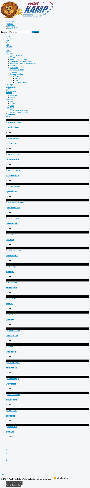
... (6, 451)
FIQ (7, 45)
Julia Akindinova (11, 399)
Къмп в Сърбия (16, 74)
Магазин (9, 116)
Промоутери (10, 87)
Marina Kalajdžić (11, 367)
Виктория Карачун (12, 175)
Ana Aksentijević (11, 143)
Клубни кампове (17, 70)
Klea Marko (10, 319)
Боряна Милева (11, 191)
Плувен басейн (21, 82)
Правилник (10, 114)
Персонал (9, 38)
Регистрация (11, 91)
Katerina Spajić (11, 383)
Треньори (9, 85)
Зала (12, 106)
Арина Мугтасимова (13, 207)
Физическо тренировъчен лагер (23, 63)
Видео (12, 97)
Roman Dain (10, 431)
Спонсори (10, 108)
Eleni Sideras (10, 415)
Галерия (9, 93)
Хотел (17, 78)
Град (17, 76)
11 (6, 464)
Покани (9, 47)
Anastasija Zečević (12, 127)
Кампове (9, 53)
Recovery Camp (16, 66)
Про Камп (14, 68)
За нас (8, 36)
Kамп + (13, 57)
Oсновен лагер (16, 55)
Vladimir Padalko (12, 223)
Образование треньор (19, 59)
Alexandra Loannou (12, 159)
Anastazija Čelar (11, 351)
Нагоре (4, 474)
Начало (8, 51)
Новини (9, 43)
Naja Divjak (10, 271)
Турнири (13, 72)
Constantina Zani (12, 335)
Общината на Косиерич (19, 110)
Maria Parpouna (11, 287)
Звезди (8, 89)
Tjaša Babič (10, 239)
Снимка (13, 95)
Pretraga (35, 32)
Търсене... (5, 32)
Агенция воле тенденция (20, 112)
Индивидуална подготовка (21, 61)
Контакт (9, 40)
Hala (17, 80)
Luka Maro (9, 303)
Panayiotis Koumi (12, 255)
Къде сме (9, 99)
